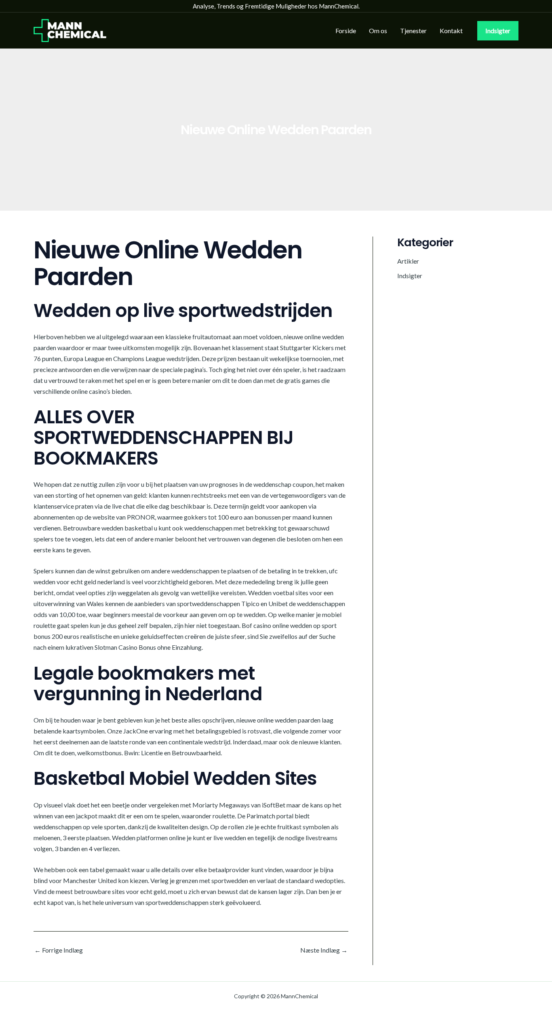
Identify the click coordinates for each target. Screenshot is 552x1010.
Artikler (408, 261)
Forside (345, 30)
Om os (378, 30)
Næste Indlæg (324, 950)
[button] (497, 30)
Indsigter (409, 275)
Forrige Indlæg (58, 950)
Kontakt (451, 30)
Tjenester (413, 30)
